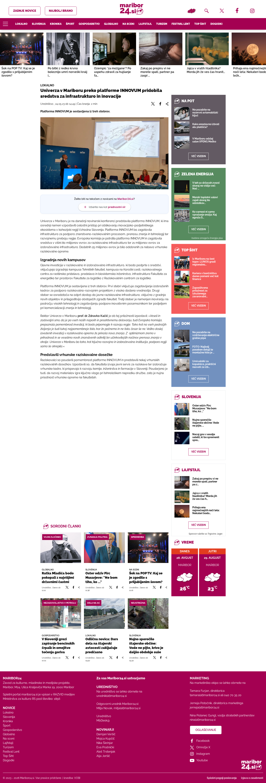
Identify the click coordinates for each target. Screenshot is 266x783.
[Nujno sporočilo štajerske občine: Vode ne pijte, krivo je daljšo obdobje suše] (148, 613)
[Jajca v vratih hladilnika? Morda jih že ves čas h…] (181, 497)
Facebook (203, 740)
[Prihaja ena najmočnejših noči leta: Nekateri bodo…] (181, 511)
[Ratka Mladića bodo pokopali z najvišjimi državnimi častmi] (60, 547)
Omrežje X (203, 747)
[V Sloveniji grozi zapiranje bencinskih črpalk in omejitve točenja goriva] (60, 613)
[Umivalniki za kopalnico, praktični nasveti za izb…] (181, 365)
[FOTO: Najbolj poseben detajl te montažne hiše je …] (181, 350)
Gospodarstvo (89, 23)
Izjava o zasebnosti (252, 777)
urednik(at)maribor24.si (111, 696)
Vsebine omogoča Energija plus (207, 238)
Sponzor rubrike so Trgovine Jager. (206, 534)
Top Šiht (200, 23)
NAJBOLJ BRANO (61, 10)
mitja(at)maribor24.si (127, 708)
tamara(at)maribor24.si (205, 695)
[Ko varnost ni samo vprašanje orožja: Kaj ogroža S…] (181, 215)
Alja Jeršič (103, 756)
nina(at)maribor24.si (203, 719)
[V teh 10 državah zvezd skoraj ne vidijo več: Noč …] (181, 186)
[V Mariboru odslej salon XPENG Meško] (181, 142)
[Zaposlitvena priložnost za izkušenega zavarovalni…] (181, 291)
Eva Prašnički (105, 747)
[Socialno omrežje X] (67, 589)
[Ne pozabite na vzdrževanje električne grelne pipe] (181, 336)
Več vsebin (198, 156)
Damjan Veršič (105, 734)
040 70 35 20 (232, 695)
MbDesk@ (103, 720)
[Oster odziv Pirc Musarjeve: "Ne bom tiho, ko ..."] (104, 547)
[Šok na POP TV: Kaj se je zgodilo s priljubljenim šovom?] (148, 547)
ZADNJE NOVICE (24, 10)
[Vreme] (191, 11)
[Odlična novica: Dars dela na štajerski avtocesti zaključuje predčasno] (104, 613)
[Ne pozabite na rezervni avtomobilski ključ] (181, 113)
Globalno (111, 23)
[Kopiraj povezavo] (79, 589)
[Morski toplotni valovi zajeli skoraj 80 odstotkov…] (181, 201)
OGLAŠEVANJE (205, 730)
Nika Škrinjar (104, 743)
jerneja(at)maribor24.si (204, 707)
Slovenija (39, 23)
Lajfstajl (145, 23)
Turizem (161, 23)
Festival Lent (181, 23)
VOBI (77, 777)
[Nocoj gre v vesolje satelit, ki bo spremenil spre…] (181, 438)
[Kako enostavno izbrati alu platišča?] (181, 128)
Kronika (56, 23)
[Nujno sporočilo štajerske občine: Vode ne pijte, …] (181, 423)
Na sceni (128, 23)
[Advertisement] (104, 421)
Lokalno (21, 23)
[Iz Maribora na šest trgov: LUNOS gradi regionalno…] (181, 262)
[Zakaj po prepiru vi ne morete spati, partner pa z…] (181, 482)
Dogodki (216, 23)
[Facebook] (73, 589)
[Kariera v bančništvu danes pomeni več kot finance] (181, 277)
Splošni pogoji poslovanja (222, 777)
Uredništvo (103, 716)
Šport (70, 23)
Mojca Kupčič (105, 738)
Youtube (202, 760)
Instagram (203, 753)
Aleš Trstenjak (105, 751)
